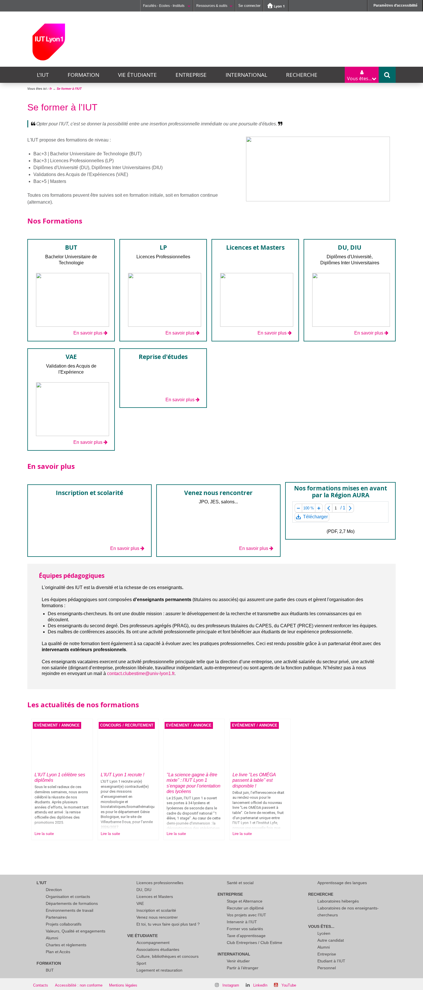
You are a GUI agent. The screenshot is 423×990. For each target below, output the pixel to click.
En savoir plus (87, 332)
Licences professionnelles (159, 882)
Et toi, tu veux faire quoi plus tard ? (168, 924)
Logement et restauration (159, 970)
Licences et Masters (154, 896)
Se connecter (249, 5)
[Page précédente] (328, 508)
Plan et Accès (58, 951)
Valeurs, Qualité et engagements (75, 931)
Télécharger (315, 517)
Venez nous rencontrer (157, 917)
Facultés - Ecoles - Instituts (164, 6)
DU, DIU (143, 889)
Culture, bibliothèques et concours (167, 956)
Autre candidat (330, 940)
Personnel (326, 968)
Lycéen (323, 933)
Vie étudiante (137, 75)
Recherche (301, 75)
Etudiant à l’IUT (331, 961)
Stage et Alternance (244, 901)
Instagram (230, 985)
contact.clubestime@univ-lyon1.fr (140, 673)
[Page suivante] (350, 508)
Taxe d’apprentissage (246, 935)
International (246, 75)
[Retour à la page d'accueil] (48, 42)
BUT (50, 970)
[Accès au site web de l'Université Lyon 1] (276, 6)
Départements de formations (72, 903)
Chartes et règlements (66, 945)
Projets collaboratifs (63, 924)
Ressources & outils (211, 6)
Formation (83, 75)
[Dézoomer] (298, 508)
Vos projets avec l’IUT (246, 915)
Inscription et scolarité (156, 910)
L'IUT (43, 75)
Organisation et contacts (68, 896)
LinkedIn (260, 985)
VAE (140, 903)
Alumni (52, 938)
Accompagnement (152, 942)
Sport (141, 963)
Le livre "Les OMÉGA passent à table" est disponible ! (254, 780)
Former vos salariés (245, 928)
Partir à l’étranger (242, 968)
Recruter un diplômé (245, 908)
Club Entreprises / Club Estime (254, 942)
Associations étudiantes (157, 949)
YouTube (288, 985)
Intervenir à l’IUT (242, 922)
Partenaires (56, 917)
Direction (54, 889)
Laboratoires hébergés (338, 901)
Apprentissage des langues (342, 882)
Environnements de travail (69, 910)
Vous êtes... (321, 926)
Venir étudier (238, 961)
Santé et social (240, 882)
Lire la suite (44, 834)
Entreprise (191, 75)
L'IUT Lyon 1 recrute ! (122, 774)
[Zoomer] (319, 508)
